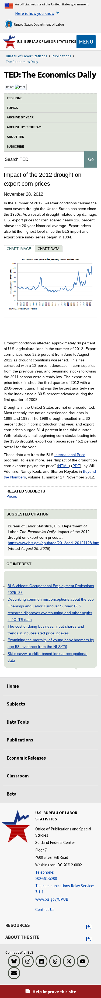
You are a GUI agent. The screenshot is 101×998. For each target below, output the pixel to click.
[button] (89, 926)
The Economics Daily (22, 61)
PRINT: (10, 87)
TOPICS (12, 107)
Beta (11, 794)
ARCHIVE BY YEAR (20, 117)
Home (13, 686)
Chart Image (19, 249)
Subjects (16, 704)
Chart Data (49, 249)
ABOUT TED (15, 136)
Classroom (18, 776)
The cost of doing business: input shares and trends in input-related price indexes (46, 629)
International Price (69, 455)
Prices (11, 496)
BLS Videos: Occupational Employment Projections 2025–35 (51, 589)
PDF (76, 466)
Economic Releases (26, 758)
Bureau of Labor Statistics (26, 56)
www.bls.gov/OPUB (51, 899)
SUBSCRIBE (15, 146)
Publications (61, 56)
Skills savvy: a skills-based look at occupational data (47, 657)
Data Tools (18, 722)
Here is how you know (34, 13)
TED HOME (14, 98)
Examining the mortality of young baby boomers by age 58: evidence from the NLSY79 (51, 643)
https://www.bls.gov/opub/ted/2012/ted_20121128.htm (53, 543)
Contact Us (44, 909)
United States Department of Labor (38, 24)
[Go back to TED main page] (50, 76)
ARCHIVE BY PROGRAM (24, 127)
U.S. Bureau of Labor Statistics (46, 41)
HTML (63, 466)
